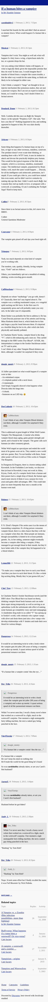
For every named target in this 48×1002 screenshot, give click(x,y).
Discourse (16, 995)
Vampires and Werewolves (13, 968)
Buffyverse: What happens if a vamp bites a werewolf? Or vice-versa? (13, 933)
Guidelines (24, 985)
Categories (13, 985)
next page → (6, 895)
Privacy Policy (23, 990)
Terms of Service (8, 990)
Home (3, 985)
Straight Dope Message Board (13, 3)
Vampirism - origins (10, 958)
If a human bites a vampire (19, 8)
